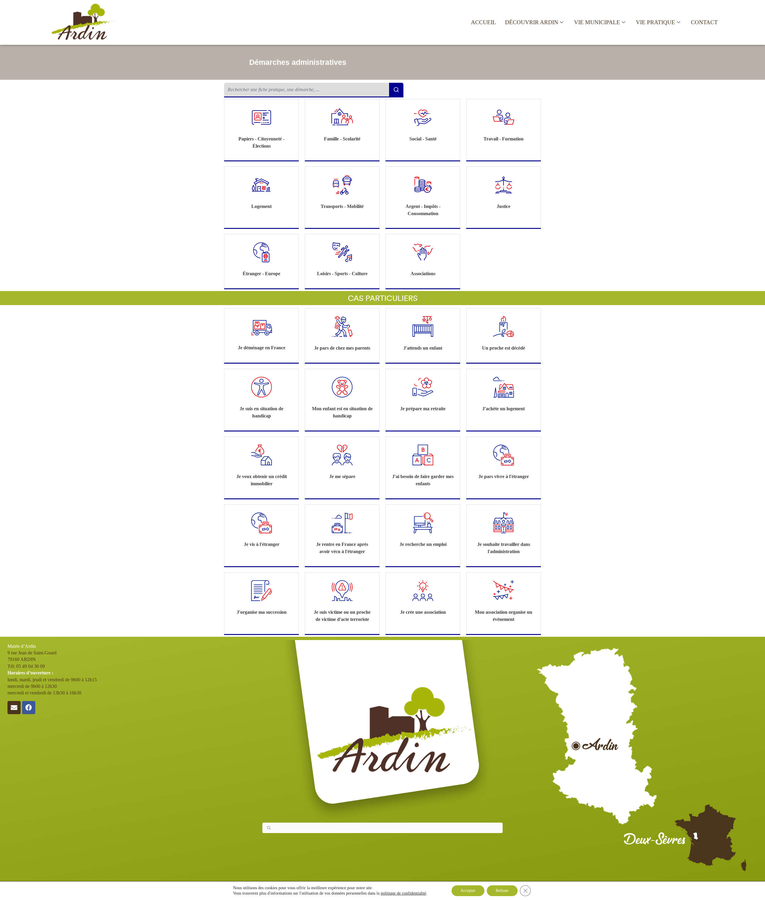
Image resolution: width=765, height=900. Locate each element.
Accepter (467, 890)
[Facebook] (28, 707)
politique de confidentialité (403, 893)
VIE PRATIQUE (655, 22)
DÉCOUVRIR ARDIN (531, 22)
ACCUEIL (483, 22)
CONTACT (704, 22)
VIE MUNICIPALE (597, 22)
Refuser (502, 890)
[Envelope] (14, 707)
